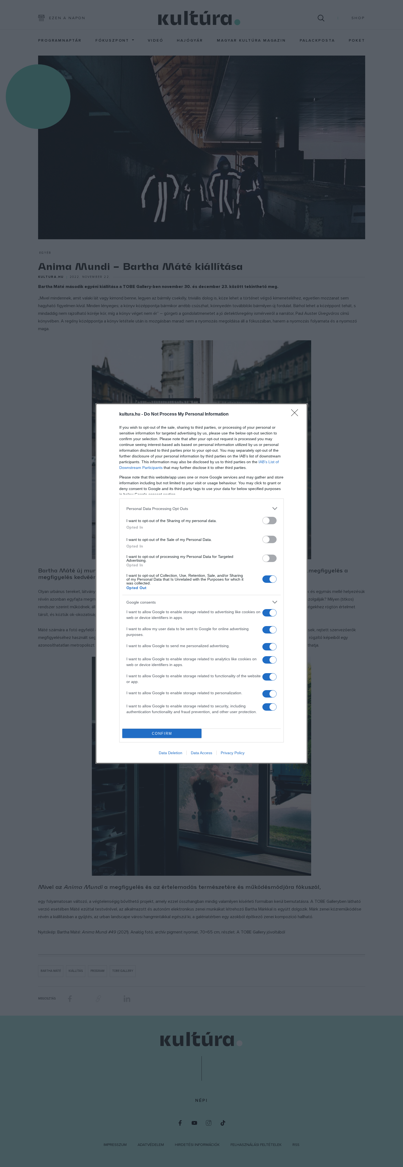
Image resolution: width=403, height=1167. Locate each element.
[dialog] (201, 583)
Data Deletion (170, 753)
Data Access (201, 753)
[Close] (296, 414)
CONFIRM (162, 733)
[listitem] (201, 508)
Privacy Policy (233, 753)
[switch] (269, 520)
